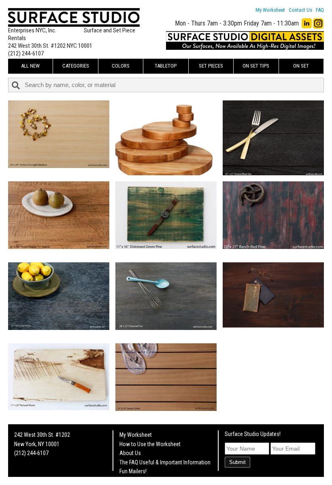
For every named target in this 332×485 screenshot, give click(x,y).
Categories (75, 66)
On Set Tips (256, 66)
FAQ (320, 10)
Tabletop (166, 66)
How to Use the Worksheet (150, 444)
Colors (121, 66)
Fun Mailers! (133, 471)
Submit (237, 462)
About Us (130, 453)
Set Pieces (211, 66)
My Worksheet (270, 10)
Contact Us (300, 10)
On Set (301, 66)
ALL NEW (30, 66)
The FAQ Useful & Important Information (165, 462)
